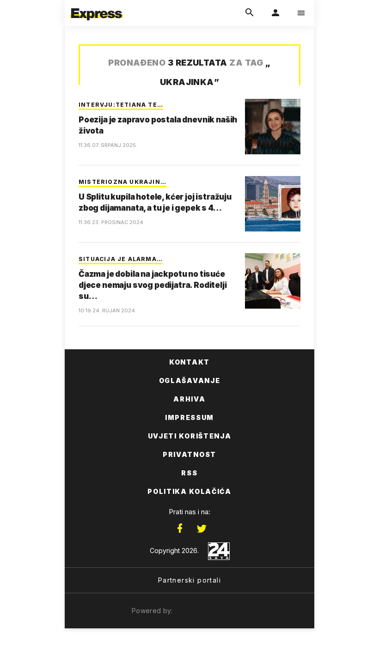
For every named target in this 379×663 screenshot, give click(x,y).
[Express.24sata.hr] (96, 6)
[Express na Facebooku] (180, 528)
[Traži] (250, 13)
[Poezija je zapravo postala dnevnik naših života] (272, 126)
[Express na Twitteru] (201, 528)
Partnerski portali (189, 580)
